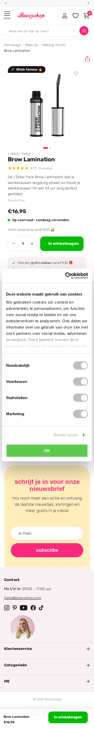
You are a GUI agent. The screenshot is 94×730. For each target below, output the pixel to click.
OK (47, 450)
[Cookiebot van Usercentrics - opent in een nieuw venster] (66, 275)
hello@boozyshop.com (22, 598)
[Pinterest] (15, 607)
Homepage (12, 45)
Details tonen (66, 435)
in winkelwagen (68, 717)
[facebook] (33, 607)
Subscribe (47, 550)
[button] (85, 59)
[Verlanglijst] (76, 73)
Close (47, 649)
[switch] (80, 381)
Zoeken (84, 30)
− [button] (13, 243)
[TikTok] (41, 607)
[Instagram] (6, 607)
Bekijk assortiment (7, 13)
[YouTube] (23, 607)
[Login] (64, 15)
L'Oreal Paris (19, 154)
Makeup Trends (54, 45)
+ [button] (32, 243)
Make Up (31, 45)
